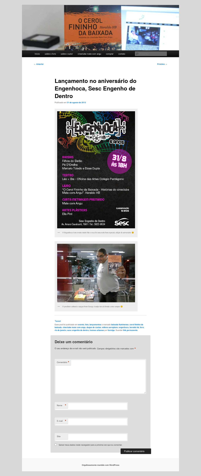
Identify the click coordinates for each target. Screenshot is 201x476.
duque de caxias (94, 327)
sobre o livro (50, 53)
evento (81, 324)
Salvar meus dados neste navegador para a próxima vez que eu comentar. (90, 444)
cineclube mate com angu (89, 53)
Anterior (39, 64)
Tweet (58, 321)
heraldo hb (134, 327)
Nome (61, 405)
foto (87, 324)
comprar (109, 53)
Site (58, 436)
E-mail (61, 420)
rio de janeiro (60, 330)
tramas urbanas (97, 330)
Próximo (162, 64)
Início (37, 53)
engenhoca (124, 327)
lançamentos (95, 324)
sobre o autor (67, 53)
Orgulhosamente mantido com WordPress (100, 465)
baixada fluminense (120, 324)
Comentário (63, 362)
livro (142, 327)
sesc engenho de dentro (78, 330)
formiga (111, 330)
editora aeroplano (110, 327)
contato (121, 53)
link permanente (130, 330)
